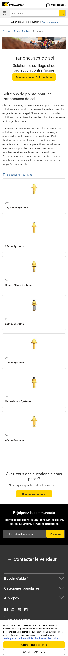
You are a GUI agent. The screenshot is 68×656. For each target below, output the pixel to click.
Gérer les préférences (34, 652)
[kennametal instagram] (26, 610)
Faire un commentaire (18, 619)
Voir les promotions (50, 22)
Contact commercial (34, 494)
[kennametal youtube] (19, 610)
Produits (6, 31)
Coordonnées (58, 4)
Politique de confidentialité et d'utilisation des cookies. (32, 638)
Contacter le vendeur (35, 558)
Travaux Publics (22, 31)
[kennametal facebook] (6, 610)
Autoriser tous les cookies (34, 644)
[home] (12, 5)
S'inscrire (55, 534)
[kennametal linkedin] (12, 610)
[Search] (62, 13)
